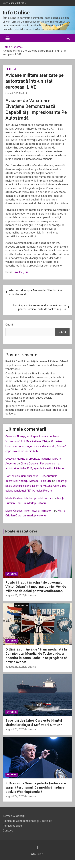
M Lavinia (30, 595)
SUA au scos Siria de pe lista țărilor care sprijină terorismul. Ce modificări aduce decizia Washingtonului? (34, 397)
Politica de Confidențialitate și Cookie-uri (27, 820)
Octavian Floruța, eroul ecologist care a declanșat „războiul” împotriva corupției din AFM (35, 446)
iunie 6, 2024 (12, 93)
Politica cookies (12, 825)
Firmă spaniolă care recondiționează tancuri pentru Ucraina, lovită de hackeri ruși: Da (39, 307)
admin (24, 93)
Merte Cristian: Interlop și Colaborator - (29, 498)
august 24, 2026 (14, 796)
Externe (11, 69)
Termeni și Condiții (14, 816)
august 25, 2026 (14, 595)
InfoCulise (37, 854)
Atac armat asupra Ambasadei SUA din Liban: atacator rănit (36, 292)
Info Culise (16, 12)
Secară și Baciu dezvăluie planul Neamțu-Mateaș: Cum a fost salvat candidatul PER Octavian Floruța (36, 485)
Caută (9, 324)
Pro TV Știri (21, 272)
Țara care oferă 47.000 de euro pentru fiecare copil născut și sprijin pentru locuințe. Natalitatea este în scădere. (36, 409)
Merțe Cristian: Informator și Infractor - (29, 510)
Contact (8, 830)
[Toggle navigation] (7, 38)
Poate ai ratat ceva (21, 531)
